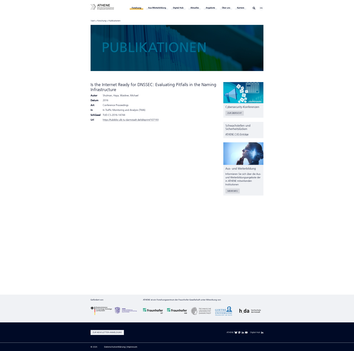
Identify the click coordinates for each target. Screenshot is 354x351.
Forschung (101, 20)
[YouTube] (246, 332)
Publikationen (114, 20)
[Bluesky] (236, 332)
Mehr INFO (232, 191)
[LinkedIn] (243, 332)
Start (93, 20)
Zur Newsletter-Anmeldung (107, 332)
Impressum (132, 347)
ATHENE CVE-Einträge (236, 134)
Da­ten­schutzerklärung (114, 347)
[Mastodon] (239, 332)
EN (261, 8)
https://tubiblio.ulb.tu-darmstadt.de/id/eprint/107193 (131, 119)
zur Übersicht (234, 113)
